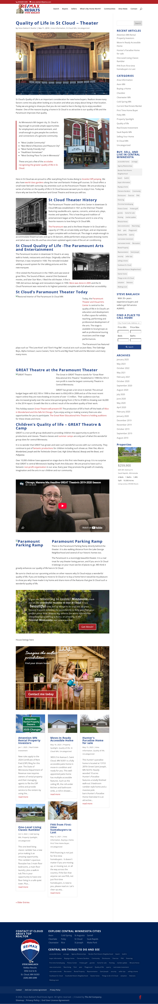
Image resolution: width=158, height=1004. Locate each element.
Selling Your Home (125, 136)
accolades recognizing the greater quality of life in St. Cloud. (38, 165)
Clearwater (54, 942)
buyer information (124, 182)
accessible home (123, 162)
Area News (122, 9)
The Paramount (56, 226)
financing (121, 200)
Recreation (136, 243)
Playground (133, 230)
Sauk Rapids (92, 939)
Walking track (122, 287)
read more (23, 797)
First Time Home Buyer (59, 843)
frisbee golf (134, 208)
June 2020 (121, 398)
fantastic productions (43, 448)
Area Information (58, 28)
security (120, 256)
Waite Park (92, 942)
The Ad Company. (93, 997)
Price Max (134, 327)
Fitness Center (123, 208)
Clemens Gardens (124, 191)
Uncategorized (83, 28)
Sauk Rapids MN (124, 132)
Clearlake (53, 939)
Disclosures (122, 195)
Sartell (90, 935)
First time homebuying (125, 204)
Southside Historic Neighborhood (129, 269)
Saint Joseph (135, 252)
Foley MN (121, 114)
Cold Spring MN (124, 101)
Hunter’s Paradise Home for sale (92, 740)
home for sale (130, 213)
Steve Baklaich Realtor (27, 28)
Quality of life (64, 748)
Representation (123, 252)
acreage (134, 162)
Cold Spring (66, 935)
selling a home (123, 261)
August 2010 (122, 438)
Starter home (122, 274)
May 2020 (121, 403)
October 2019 (123, 429)
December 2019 (124, 420)
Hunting (120, 217)
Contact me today (41, 694)
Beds (120, 335)
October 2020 (123, 381)
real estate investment (125, 239)
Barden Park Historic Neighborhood (125, 172)
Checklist (121, 93)
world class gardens (34, 182)
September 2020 (124, 385)
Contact (134, 9)
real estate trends (124, 243)
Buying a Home (67, 840)
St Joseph (79, 942)
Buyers (65, 9)
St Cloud (78, 939)
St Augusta (80, 935)
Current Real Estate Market (129, 106)
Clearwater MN (124, 97)
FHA (138, 195)
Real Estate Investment (127, 127)
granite (120, 213)
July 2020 (121, 394)
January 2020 (123, 416)
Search (56, 9)
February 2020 (123, 411)
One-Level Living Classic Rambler (29, 828)
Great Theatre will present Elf (48, 408)
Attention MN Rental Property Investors (29, 740)
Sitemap (20, 1000)
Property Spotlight (29, 837)
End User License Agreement (36, 990)
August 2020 (122, 390)
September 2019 (124, 433)
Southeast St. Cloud (124, 265)
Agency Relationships (125, 166)
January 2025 (123, 359)
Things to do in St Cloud (126, 278)
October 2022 (123, 368)
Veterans (130, 282)
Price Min (122, 327)
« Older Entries (23, 902)
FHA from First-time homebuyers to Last (61, 828)
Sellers (74, 9)
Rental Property (123, 248)
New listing (135, 226)
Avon (51, 935)
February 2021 (123, 377)
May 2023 (121, 363)
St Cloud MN (71, 28)
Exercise (131, 195)
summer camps (66, 436)
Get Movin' (87, 626)
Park (119, 230)
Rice (63, 942)
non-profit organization (35, 467)
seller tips (129, 256)
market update (131, 217)
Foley (63, 939)
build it (126, 178)
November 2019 (124, 424)
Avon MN (121, 84)
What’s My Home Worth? (90, 9)
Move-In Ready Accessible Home (61, 739)
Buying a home (123, 187)
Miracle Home (123, 221)
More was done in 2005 (80, 283)
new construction (123, 226)
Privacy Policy (55, 990)
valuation (121, 282)
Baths (133, 335)
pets (124, 230)
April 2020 (121, 407)
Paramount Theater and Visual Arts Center (93, 302)
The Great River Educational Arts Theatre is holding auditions (78, 415)
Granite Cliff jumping (91, 179)
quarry (131, 235)
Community (136, 191)
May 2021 (121, 372)
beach (120, 178)
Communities (109, 9)
